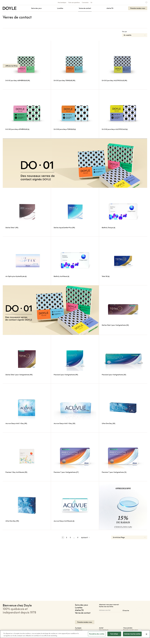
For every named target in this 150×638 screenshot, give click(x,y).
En (91, 2)
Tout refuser (114, 634)
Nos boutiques (62, 2)
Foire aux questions (74, 2)
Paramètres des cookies (96, 634)
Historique (78, 630)
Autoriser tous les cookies (132, 634)
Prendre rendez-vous (130, 630)
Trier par (124, 31)
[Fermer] (146, 634)
